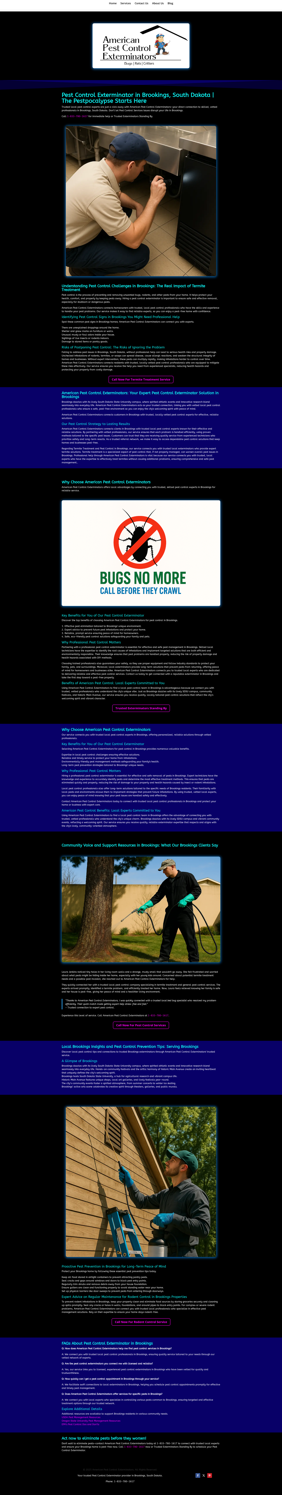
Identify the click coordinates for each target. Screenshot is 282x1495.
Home (113, 3)
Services (125, 3)
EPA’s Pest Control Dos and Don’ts (80, 1424)
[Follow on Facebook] (197, 1475)
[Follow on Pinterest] (209, 1475)
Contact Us (141, 3)
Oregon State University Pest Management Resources (91, 1420)
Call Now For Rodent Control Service (141, 1322)
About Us (158, 3)
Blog (170, 3)
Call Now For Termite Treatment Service (141, 379)
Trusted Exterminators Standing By (141, 708)
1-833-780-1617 (77, 116)
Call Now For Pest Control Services (141, 1025)
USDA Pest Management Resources (81, 1417)
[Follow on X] (203, 1475)
